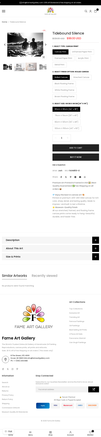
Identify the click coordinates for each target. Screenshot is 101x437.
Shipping (5, 403)
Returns (5, 391)
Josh (60, 170)
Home (4, 22)
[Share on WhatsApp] (85, 177)
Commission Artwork (11, 407)
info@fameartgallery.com (32, 2)
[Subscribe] (93, 389)
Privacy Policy (8, 395)
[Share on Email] (80, 177)
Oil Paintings (74, 325)
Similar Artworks (14, 276)
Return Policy (7, 399)
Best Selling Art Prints (78, 330)
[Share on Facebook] (61, 177)
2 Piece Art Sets (75, 334)
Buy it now (76, 157)
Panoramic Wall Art (77, 338)
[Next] (44, 45)
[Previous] (7, 45)
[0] (95, 11)
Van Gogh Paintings (77, 342)
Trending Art (74, 317)
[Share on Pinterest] (71, 177)
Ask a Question (58, 165)
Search (5, 382)
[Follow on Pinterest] (17, 369)
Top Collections (76, 308)
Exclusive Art (74, 313)
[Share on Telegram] (75, 177)
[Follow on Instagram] (12, 369)
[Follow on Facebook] (3, 369)
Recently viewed (44, 276)
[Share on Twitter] (66, 177)
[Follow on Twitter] (8, 369)
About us (5, 386)
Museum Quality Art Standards (15, 412)
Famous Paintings (76, 321)
